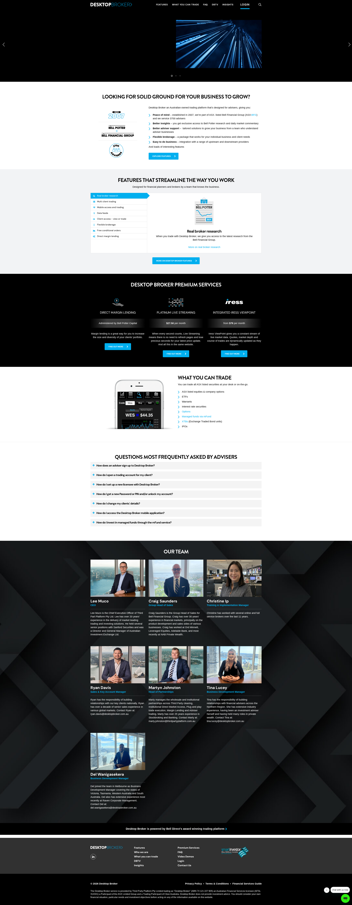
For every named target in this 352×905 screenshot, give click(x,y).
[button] (163, 156)
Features (139, 847)
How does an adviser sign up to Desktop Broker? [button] (125, 465)
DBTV (137, 860)
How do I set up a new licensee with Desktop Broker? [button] (128, 484)
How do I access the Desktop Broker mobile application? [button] (130, 513)
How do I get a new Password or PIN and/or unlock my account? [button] (134, 494)
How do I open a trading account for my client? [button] (124, 475)
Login (181, 860)
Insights (139, 865)
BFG (254, 115)
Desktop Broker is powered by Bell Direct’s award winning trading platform (175, 828)
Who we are (141, 852)
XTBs (185, 421)
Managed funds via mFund (196, 416)
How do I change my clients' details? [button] (118, 503)
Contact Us (184, 865)
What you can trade (146, 856)
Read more (102, 70)
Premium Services (189, 847)
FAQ (180, 852)
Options (186, 411)
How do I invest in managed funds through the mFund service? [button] (133, 522)
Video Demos (186, 856)
